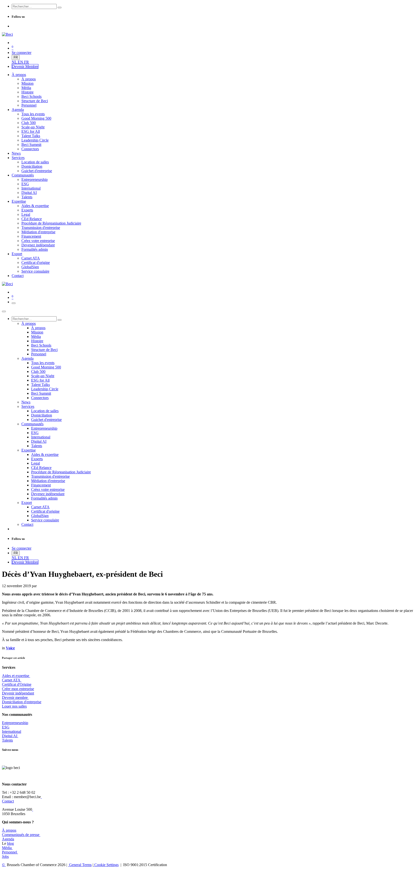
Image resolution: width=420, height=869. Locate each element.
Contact (8, 801)
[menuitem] (15, 62)
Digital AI (9, 736)
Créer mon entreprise (18, 689)
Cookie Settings (106, 865)
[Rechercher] (59, 7)
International (11, 731)
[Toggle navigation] (14, 303)
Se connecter (21, 52)
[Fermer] (4, 311)
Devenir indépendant (18, 693)
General (80, 865)
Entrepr (15, 723)
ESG (5, 727)
